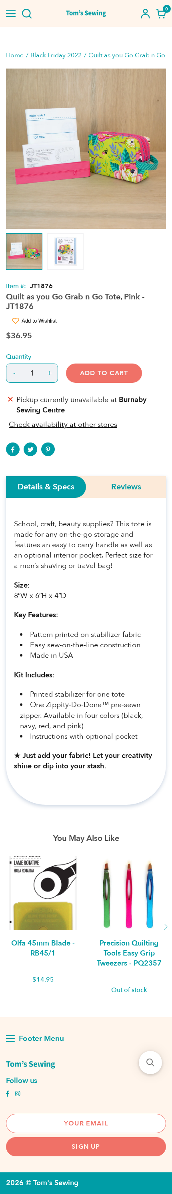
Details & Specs (46, 487)
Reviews (126, 487)
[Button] (27, 13)
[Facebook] (13, 449)
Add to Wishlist (39, 321)
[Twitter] (30, 449)
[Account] (145, 13)
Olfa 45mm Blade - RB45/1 (43, 948)
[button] (150, 1062)
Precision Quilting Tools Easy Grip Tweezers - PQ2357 (129, 953)
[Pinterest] (48, 449)
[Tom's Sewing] (86, 13)
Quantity (18, 356)
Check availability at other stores (63, 425)
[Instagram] (17, 1094)
